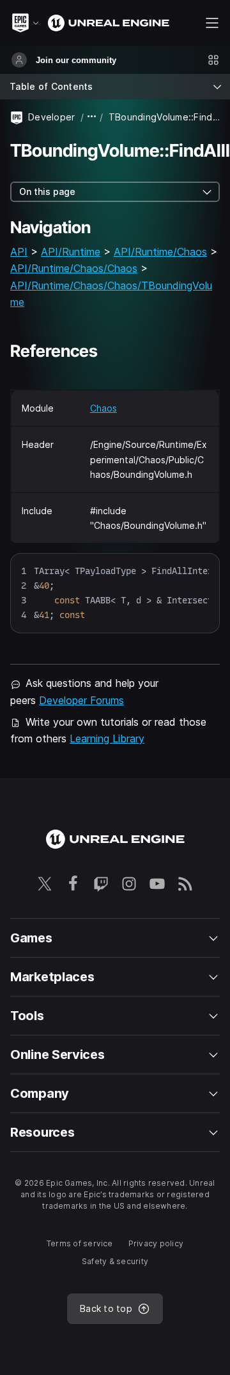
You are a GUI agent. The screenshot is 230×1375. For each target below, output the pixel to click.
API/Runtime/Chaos (160, 251)
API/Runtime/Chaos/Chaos (73, 268)
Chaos (103, 408)
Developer (51, 117)
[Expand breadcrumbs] (92, 117)
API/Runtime (70, 251)
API (18, 251)
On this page (47, 191)
